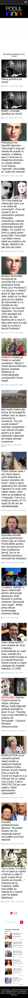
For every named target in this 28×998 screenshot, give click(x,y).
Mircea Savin (17, 981)
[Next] (16, 913)
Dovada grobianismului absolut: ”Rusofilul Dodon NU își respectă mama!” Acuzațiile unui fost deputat (12, 831)
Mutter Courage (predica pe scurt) (11, 112)
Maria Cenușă (6, 562)
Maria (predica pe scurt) (11, 80)
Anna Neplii (5, 384)
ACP (4, 617)
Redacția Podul (17, 936)
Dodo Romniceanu (18, 954)
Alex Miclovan (6, 843)
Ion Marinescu (6, 175)
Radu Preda (5, 86)
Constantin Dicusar (7, 445)
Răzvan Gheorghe (7, 510)
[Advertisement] (14, 36)
